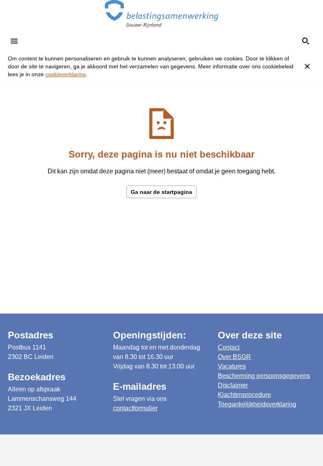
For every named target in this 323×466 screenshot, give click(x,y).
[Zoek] (305, 41)
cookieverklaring (65, 74)
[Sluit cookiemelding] (307, 66)
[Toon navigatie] (14, 41)
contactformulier (135, 408)
